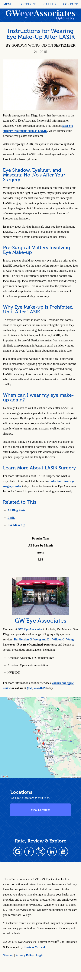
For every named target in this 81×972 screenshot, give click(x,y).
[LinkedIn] (52, 851)
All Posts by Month (40, 545)
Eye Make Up (16, 525)
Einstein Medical (34, 947)
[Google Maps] (17, 851)
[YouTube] (63, 851)
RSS (40, 559)
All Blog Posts (16, 510)
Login (39, 955)
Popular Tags (40, 538)
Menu (7, 4)
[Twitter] (40, 851)
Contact (70, 4)
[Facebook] (29, 851)
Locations (28, 4)
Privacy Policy (24, 955)
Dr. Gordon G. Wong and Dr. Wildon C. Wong (44, 639)
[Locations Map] (40, 737)
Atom (40, 552)
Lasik (11, 517)
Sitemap (8, 955)
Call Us (50, 4)
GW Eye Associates (30, 629)
